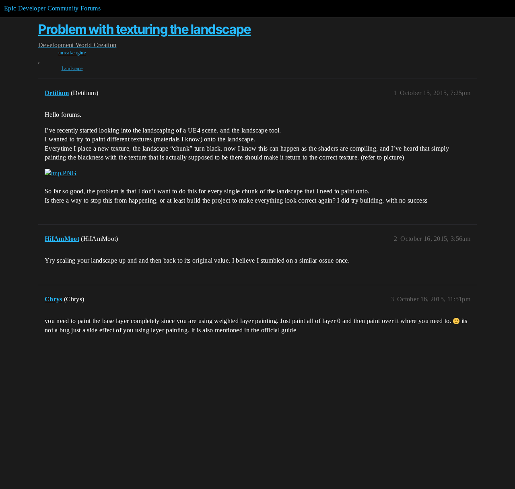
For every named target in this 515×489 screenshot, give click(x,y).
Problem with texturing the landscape (144, 29)
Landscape (72, 68)
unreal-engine (72, 53)
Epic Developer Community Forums (52, 8)
